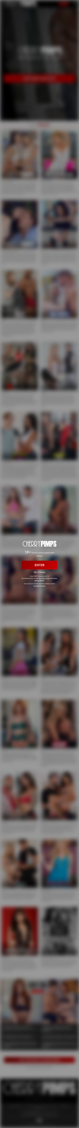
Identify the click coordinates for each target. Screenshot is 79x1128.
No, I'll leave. (39, 572)
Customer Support (39, 586)
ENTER (39, 565)
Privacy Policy (45, 578)
